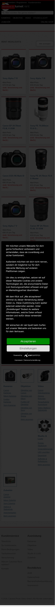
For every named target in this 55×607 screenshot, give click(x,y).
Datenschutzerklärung (32, 360)
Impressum (19, 360)
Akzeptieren (28, 341)
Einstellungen (28, 348)
